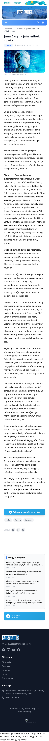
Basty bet (8, 28)
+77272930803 (12, 697)
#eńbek (8, 520)
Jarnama (6, 670)
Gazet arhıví (7, 678)
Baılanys (6, 666)
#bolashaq (28, 520)
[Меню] (6, 23)
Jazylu (4, 674)
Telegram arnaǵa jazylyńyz (26, 512)
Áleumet (19, 28)
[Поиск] (38, 23)
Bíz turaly (6, 662)
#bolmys (18, 520)
